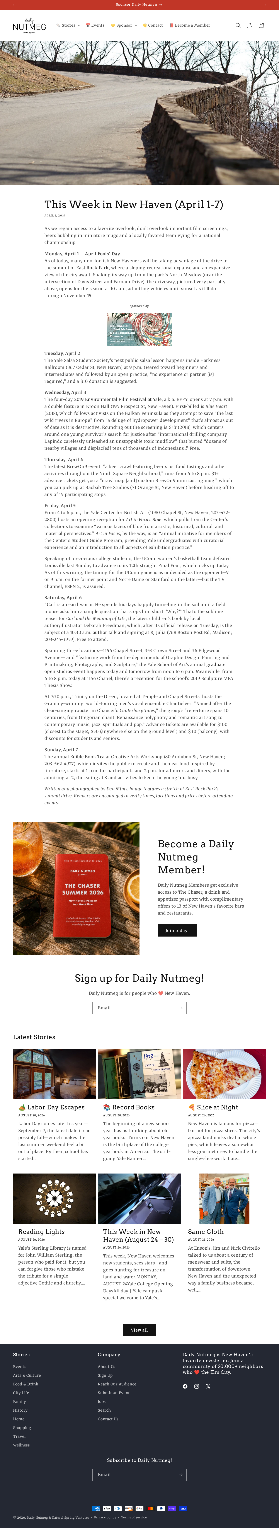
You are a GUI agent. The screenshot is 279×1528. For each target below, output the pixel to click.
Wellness (21, 1445)
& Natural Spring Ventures (69, 1517)
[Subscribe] (180, 1008)
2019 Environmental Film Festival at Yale (118, 399)
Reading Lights (41, 1231)
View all (139, 1330)
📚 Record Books (129, 1107)
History (20, 1410)
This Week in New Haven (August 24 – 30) (138, 1235)
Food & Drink (26, 1384)
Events (19, 1366)
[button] (67, 25)
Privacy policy (105, 1517)
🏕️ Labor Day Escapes (51, 1107)
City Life (21, 1392)
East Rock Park (92, 267)
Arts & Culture (27, 1375)
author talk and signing (118, 632)
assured (95, 586)
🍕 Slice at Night (213, 1107)
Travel (19, 1436)
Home (19, 1419)
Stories (21, 1354)
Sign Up (105, 1375)
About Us (106, 1366)
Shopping (22, 1427)
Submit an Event (114, 1392)
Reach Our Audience (117, 1384)
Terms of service (134, 1517)
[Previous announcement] (14, 5)
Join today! (177, 930)
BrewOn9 (77, 466)
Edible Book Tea (87, 756)
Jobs (102, 1401)
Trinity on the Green (95, 696)
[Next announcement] (265, 5)
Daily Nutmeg (37, 1517)
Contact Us (108, 1419)
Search (104, 1410)
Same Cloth (206, 1231)
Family (19, 1401)
